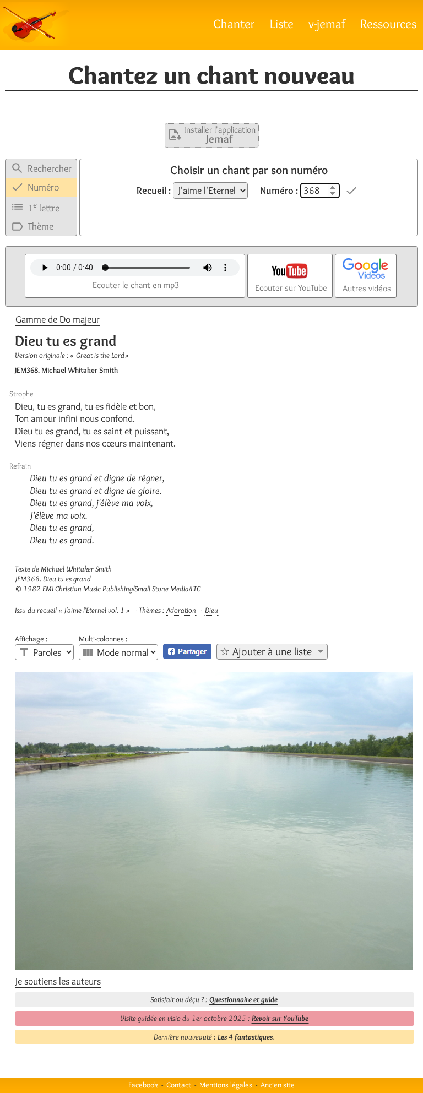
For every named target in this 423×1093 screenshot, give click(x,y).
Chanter (233, 23)
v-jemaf (326, 23)
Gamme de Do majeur (57, 319)
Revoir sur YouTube (280, 1018)
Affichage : (31, 639)
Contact (178, 1085)
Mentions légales (225, 1085)
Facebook (143, 1085)
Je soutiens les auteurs (58, 981)
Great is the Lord (100, 355)
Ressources (388, 23)
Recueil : (154, 190)
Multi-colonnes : (103, 639)
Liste (282, 23)
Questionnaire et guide (243, 999)
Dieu (211, 610)
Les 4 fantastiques (245, 1037)
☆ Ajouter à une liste (266, 651)
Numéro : (279, 190)
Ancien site (278, 1085)
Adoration (181, 610)
